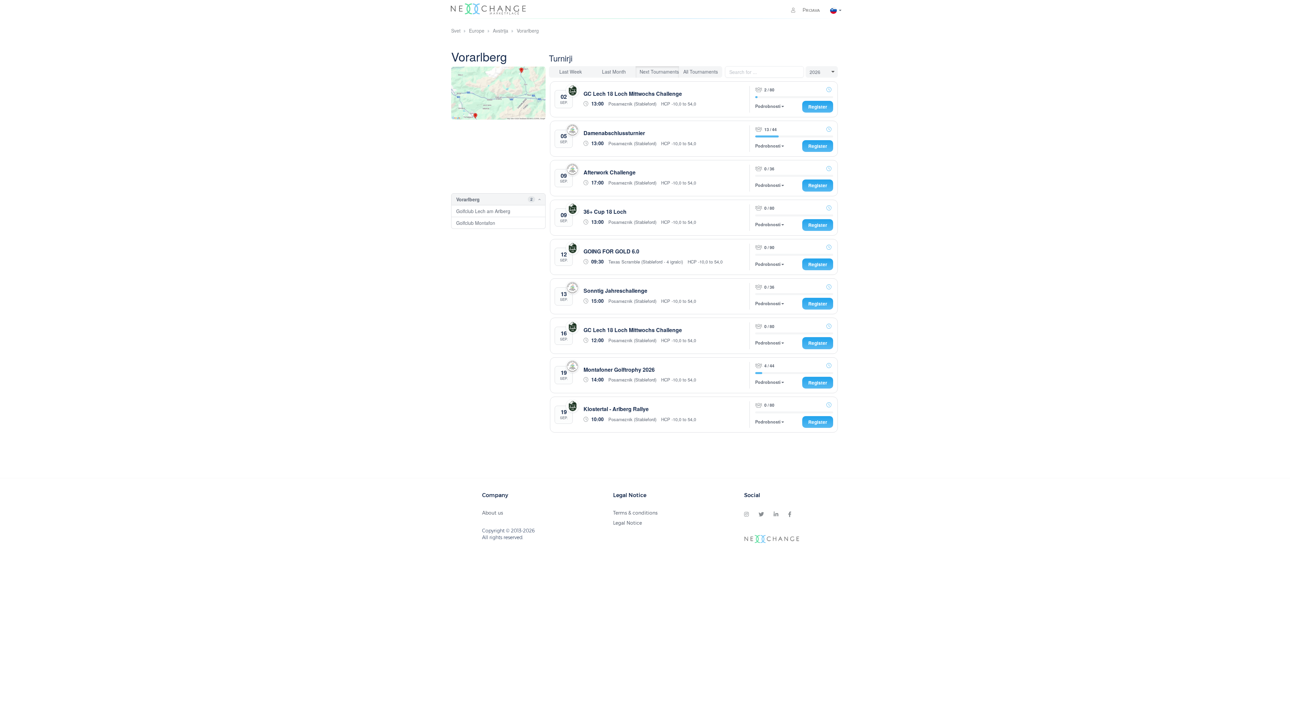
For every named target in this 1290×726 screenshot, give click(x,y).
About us (492, 513)
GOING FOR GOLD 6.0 (611, 251)
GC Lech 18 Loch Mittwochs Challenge (633, 93)
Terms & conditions (635, 513)
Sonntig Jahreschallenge (615, 290)
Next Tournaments (659, 71)
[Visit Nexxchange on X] (761, 515)
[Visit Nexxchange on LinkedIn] (776, 515)
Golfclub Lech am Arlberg (483, 211)
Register (817, 107)
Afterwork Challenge (610, 172)
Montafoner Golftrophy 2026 (619, 369)
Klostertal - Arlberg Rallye (616, 409)
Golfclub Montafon (475, 222)
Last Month (614, 71)
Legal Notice (627, 523)
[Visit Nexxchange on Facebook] (789, 515)
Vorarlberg (528, 30)
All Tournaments (700, 71)
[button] (534, 199)
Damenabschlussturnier (614, 133)
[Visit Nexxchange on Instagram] (746, 515)
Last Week (570, 71)
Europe (476, 30)
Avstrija (500, 30)
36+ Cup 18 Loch (605, 211)
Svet (456, 30)
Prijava (810, 10)
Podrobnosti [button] (768, 106)
